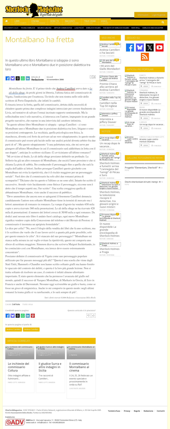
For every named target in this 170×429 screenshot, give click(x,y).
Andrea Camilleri (65, 88)
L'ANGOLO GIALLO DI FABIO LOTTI (18, 354)
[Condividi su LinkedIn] (28, 78)
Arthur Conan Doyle (63, 28)
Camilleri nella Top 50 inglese (108, 104)
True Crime (90, 22)
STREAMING (143, 90)
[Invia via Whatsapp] (22, 78)
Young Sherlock (28, 28)
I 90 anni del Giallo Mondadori (110, 67)
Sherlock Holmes (93, 28)
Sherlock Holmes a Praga (109, 250)
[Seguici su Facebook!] (130, 47)
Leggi (145, 86)
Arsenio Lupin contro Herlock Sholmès (148, 140)
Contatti (161, 411)
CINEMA (73, 355)
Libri (20, 22)
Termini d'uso (114, 411)
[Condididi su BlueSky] (12, 78)
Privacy (127, 411)
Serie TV (55, 22)
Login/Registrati (158, 15)
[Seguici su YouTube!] (159, 47)
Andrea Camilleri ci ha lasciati (110, 51)
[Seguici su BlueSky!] (139, 47)
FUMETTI (142, 75)
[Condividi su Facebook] (7, 78)
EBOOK (142, 107)
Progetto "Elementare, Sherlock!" (141, 167)
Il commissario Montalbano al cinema (79, 367)
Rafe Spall (135, 28)
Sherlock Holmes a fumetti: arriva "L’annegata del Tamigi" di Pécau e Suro (110, 169)
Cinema (38, 22)
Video (104, 22)
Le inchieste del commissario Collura (18, 367)
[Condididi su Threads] (17, 78)
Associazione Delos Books (21, 412)
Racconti (72, 22)
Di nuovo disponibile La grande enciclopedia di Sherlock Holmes (149, 112)
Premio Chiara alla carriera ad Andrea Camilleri (110, 86)
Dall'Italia (16, 304)
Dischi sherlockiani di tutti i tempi (141, 181)
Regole (137, 411)
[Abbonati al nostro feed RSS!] (144, 56)
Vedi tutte (159, 158)
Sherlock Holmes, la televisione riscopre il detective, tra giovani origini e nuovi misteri (110, 199)
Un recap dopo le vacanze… (110, 145)
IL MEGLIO (143, 122)
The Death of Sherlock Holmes (116, 28)
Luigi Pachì (79, 28)
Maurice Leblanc (45, 28)
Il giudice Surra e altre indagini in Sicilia (50, 367)
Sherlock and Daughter (152, 28)
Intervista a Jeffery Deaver (108, 120)
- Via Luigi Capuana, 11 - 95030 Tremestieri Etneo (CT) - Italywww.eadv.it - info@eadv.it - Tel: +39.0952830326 (54, 421)
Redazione (37, 79)
